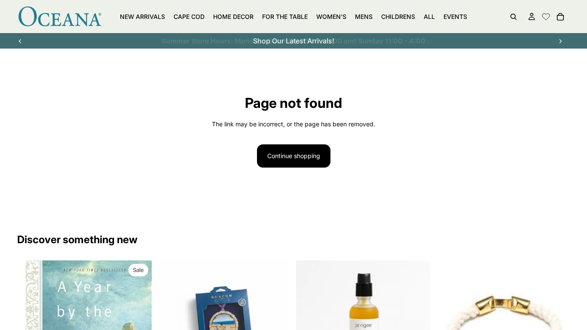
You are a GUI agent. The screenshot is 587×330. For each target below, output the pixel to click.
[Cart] (560, 16)
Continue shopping (293, 155)
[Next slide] (560, 40)
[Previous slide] (20, 40)
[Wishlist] (546, 15)
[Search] (513, 16)
